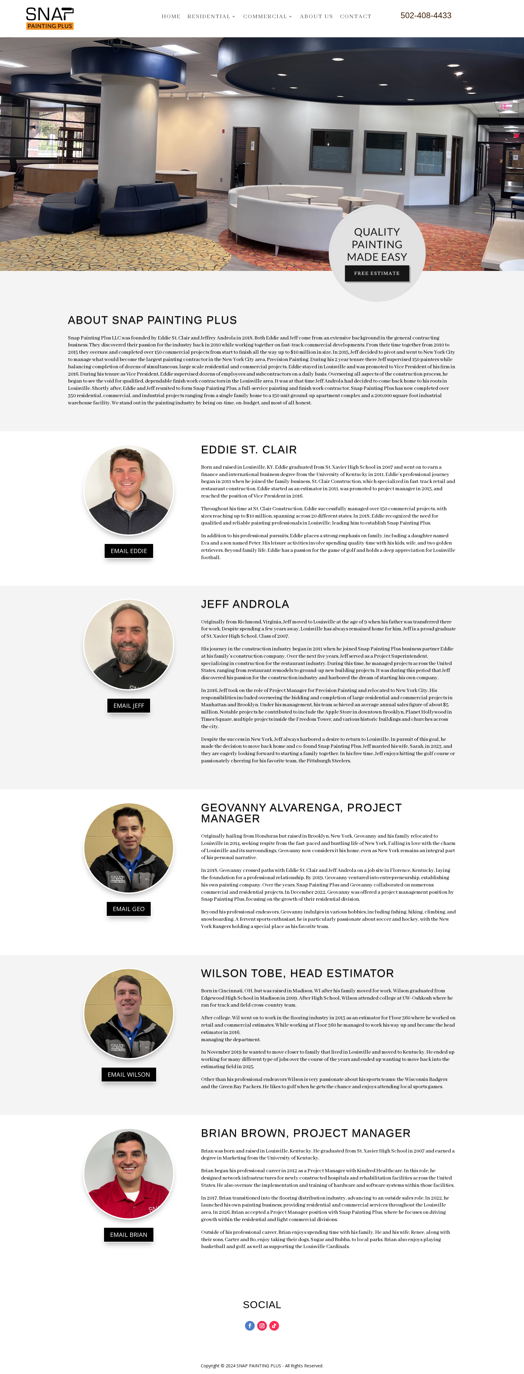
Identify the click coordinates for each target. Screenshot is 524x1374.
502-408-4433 (426, 15)
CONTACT (356, 16)
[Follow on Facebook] (250, 1326)
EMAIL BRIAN (128, 1235)
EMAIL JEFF (128, 705)
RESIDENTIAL (208, 16)
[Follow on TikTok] (274, 1326)
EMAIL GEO (129, 909)
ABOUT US (316, 16)
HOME (171, 16)
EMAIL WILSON (129, 1074)
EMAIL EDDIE (129, 551)
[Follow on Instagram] (262, 1326)
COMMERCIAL (265, 16)
